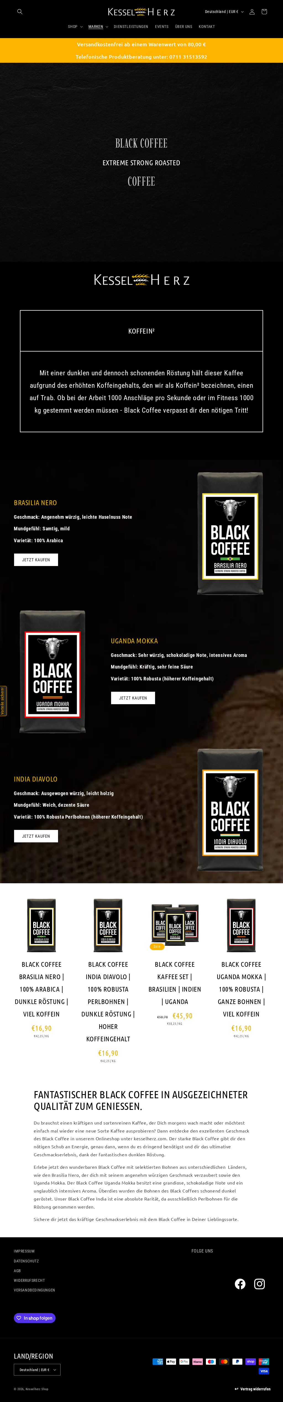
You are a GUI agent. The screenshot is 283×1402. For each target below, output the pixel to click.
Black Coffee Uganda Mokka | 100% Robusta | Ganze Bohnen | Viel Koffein (241, 989)
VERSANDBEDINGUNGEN (34, 1290)
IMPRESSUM (24, 1251)
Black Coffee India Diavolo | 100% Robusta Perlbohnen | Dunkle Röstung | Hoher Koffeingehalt (108, 1001)
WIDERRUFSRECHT (29, 1280)
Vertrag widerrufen (255, 1389)
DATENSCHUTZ (26, 1261)
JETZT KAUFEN (36, 559)
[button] (20, 12)
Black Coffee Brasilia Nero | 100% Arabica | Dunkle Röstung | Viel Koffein (42, 989)
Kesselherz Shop (37, 1389)
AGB (17, 1271)
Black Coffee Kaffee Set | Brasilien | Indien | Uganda (174, 982)
